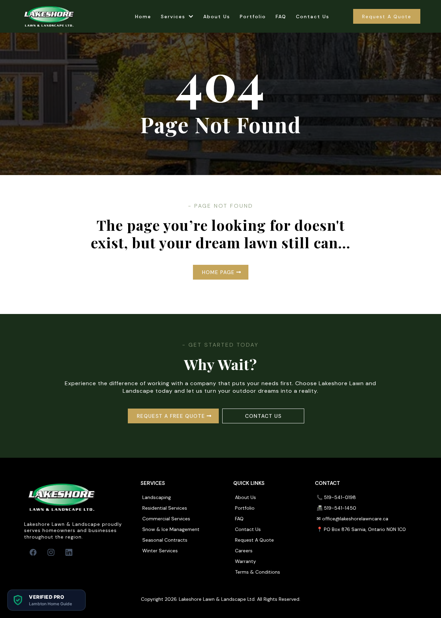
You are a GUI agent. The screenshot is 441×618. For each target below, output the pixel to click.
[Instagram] (51, 552)
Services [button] (174, 16)
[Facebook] (33, 552)
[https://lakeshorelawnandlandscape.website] (49, 16)
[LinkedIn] (69, 552)
